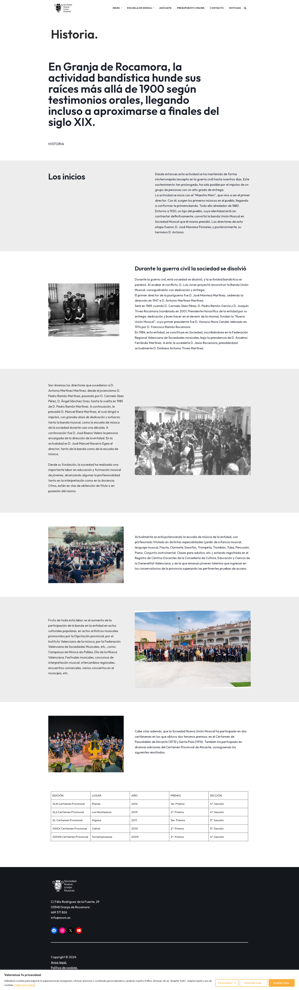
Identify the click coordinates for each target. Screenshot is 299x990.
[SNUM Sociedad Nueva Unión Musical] (63, 8)
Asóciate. (165, 8)
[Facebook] (54, 930)
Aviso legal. (59, 962)
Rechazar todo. (253, 982)
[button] (121, 7)
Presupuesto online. (191, 8)
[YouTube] (79, 930)
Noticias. (235, 8)
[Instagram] (62, 930)
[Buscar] (245, 8)
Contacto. (217, 8)
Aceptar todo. (282, 982)
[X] (70, 930)
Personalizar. (225, 982)
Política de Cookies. (25, 985)
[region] (149, 980)
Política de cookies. (64, 968)
